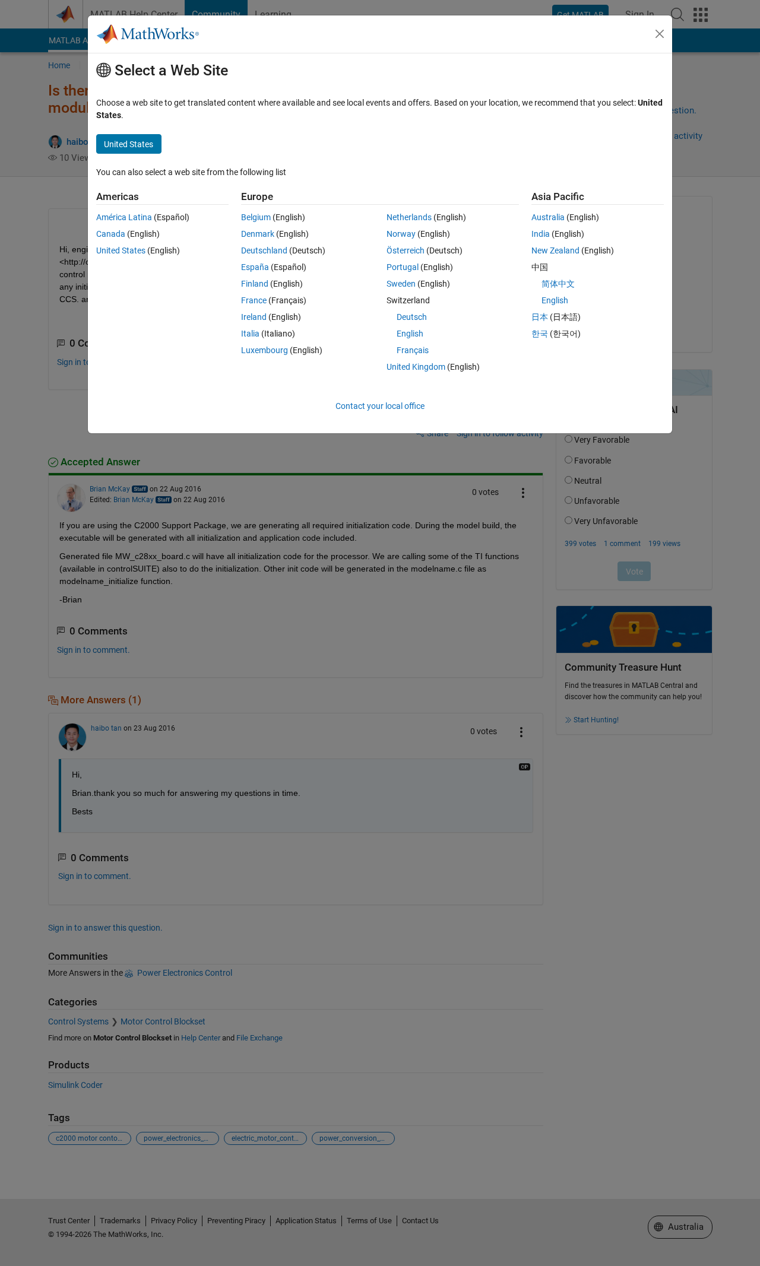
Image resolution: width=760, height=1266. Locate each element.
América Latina (124, 217)
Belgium (256, 217)
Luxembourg (264, 350)
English (410, 333)
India (540, 234)
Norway (401, 234)
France (254, 300)
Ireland (254, 317)
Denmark (257, 234)
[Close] (659, 34)
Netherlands (409, 217)
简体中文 (558, 283)
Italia (250, 333)
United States (120, 250)
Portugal (403, 267)
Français (413, 350)
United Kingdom (416, 367)
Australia (548, 217)
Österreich (406, 250)
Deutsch (412, 317)
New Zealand (555, 250)
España (255, 267)
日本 (539, 317)
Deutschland (264, 250)
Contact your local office (380, 406)
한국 (539, 333)
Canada (110, 234)
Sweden (401, 283)
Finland (254, 283)
